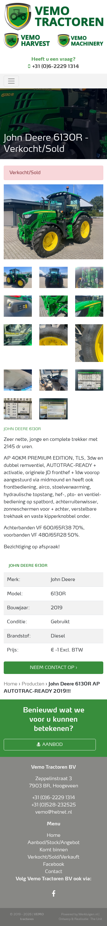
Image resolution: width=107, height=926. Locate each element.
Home (10, 683)
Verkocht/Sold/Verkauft (53, 857)
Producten (33, 683)
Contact (53, 871)
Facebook (53, 864)
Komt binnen (54, 849)
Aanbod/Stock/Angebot (54, 842)
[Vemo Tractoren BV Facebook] (53, 894)
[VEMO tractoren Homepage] (53, 16)
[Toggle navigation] (11, 81)
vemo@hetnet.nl (53, 812)
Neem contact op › (53, 667)
